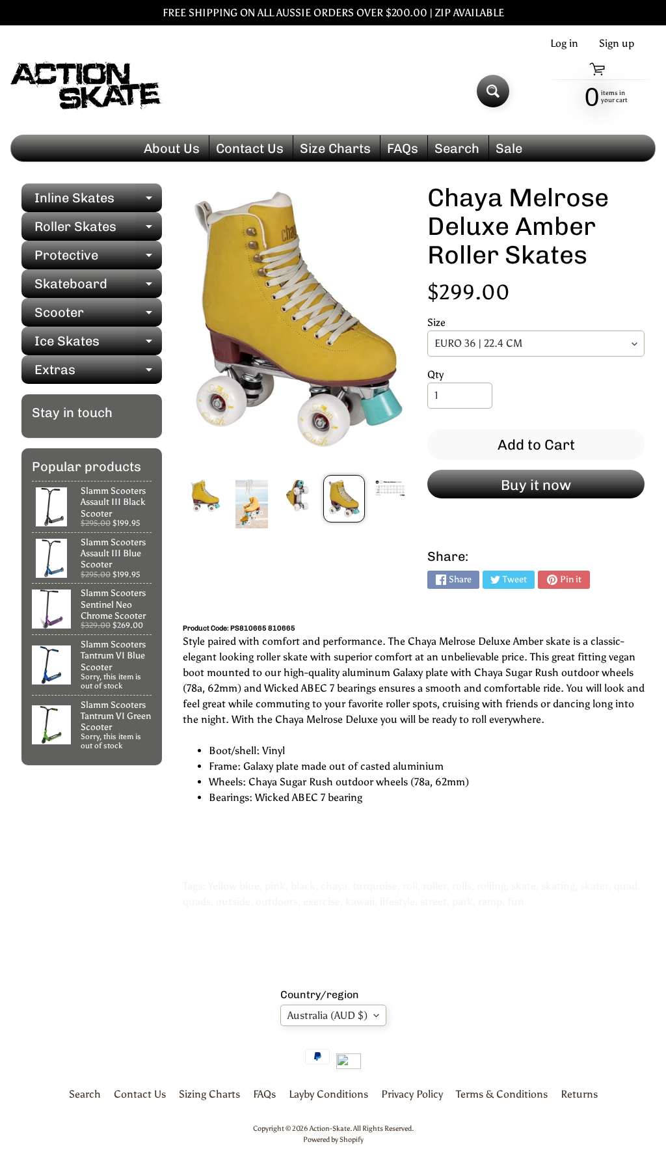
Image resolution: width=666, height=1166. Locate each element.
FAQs (402, 148)
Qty (435, 374)
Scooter (98, 316)
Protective (98, 258)
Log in (564, 43)
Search (456, 148)
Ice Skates (98, 344)
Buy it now (536, 485)
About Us (172, 148)
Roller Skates (98, 230)
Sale (509, 148)
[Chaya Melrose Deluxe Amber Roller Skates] (205, 496)
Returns (579, 1094)
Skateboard (98, 287)
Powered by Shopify (333, 1139)
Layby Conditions (328, 1094)
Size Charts (335, 148)
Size (436, 322)
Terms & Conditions (502, 1094)
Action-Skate (330, 1128)
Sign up (616, 43)
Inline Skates (98, 201)
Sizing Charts (209, 1094)
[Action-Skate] (86, 91)
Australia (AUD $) (327, 1015)
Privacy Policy (412, 1094)
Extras (98, 373)
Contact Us (250, 148)
